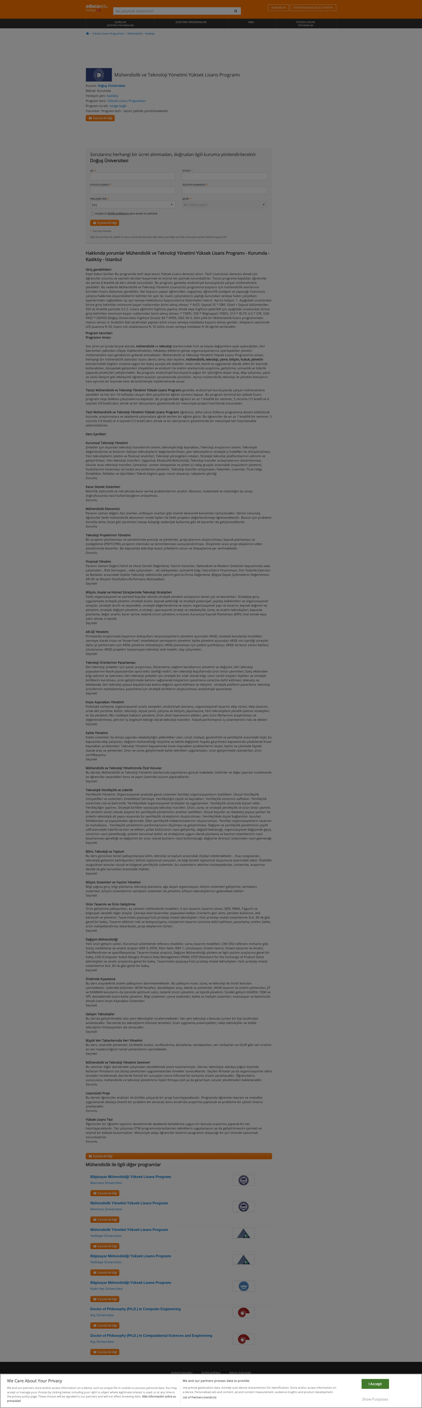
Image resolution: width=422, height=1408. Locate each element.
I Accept (375, 1383)
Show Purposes (375, 1399)
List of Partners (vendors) (199, 1397)
